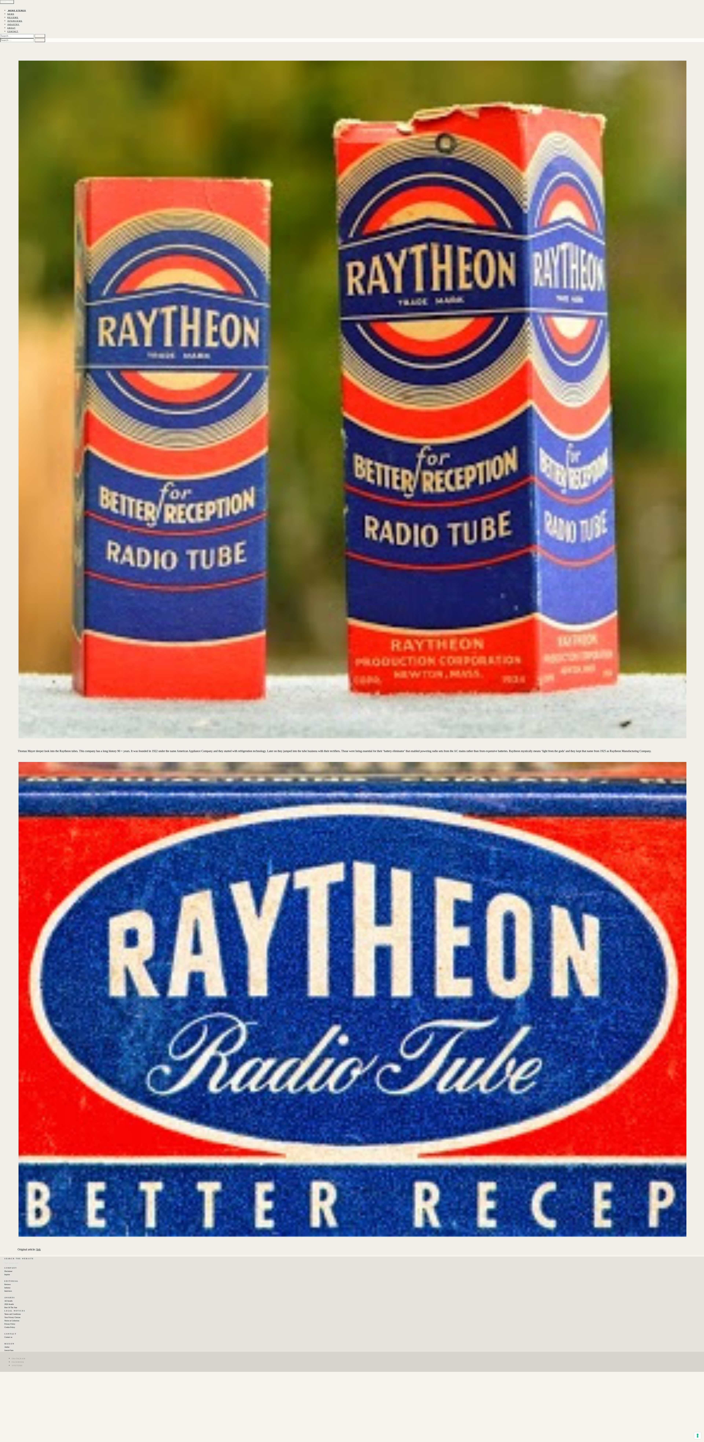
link (38, 1249)
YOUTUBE (17, 1366)
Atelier (6, 1347)
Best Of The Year (10, 1307)
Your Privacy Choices (12, 1317)
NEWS (10, 14)
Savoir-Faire (8, 1350)
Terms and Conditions (12, 1314)
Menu (9, 2)
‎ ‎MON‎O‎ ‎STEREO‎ (16, 11)
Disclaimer (8, 1271)
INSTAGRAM (18, 1359)
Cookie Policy (9, 1327)
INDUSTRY (13, 24)
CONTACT (12, 31)
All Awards (8, 1301)
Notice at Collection (11, 1321)
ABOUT (11, 28)
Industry (7, 1288)
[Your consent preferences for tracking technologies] (697, 1435)
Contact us (8, 1337)
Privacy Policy (9, 1324)
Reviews (7, 1284)
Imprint (7, 1274)
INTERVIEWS (14, 21)
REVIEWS (12, 17)
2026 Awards (9, 1304)
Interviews (8, 1291)
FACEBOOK (18, 1362)
